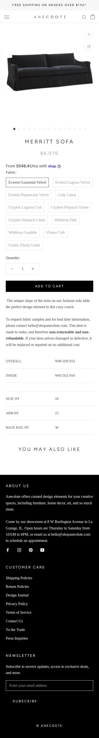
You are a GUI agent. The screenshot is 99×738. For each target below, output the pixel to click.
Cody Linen (67, 195)
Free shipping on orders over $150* (49, 5)
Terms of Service (18, 612)
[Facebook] (8, 550)
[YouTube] (42, 550)
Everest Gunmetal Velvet (27, 182)
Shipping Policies (19, 578)
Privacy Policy (17, 604)
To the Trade (15, 630)
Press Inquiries (17, 638)
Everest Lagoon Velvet (72, 182)
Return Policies (17, 587)
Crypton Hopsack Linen (26, 220)
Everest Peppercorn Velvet (28, 195)
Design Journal (17, 595)
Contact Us (14, 621)
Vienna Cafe (55, 232)
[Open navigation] (6, 17)
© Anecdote (49, 725)
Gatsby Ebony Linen (24, 245)
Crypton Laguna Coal (25, 207)
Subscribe (25, 701)
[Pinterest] (31, 550)
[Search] (84, 17)
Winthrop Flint (65, 220)
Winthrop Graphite (22, 232)
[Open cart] (93, 16)
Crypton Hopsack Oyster (70, 207)
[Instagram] (19, 550)
